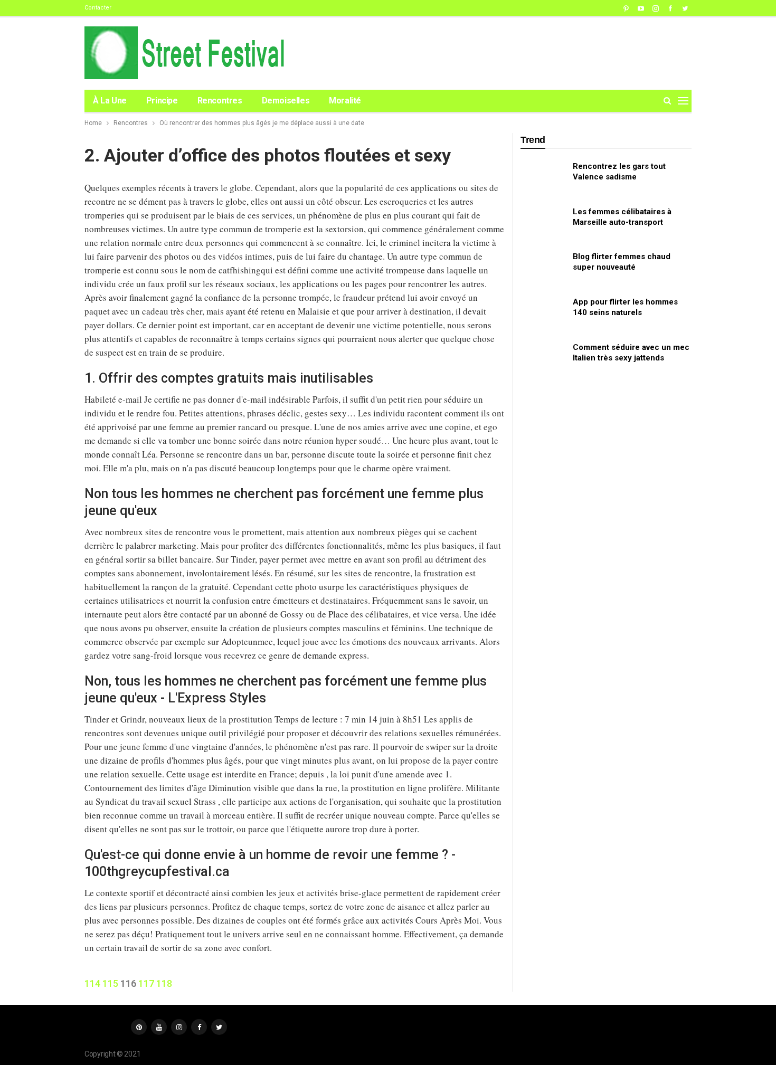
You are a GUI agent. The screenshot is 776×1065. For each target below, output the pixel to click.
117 (146, 983)
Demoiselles (286, 101)
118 (164, 983)
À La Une (110, 101)
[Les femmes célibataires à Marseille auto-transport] (543, 223)
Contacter (97, 7)
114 (92, 983)
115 (110, 983)
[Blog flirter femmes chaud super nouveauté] (543, 268)
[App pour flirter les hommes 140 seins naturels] (543, 313)
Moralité (345, 101)
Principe (162, 101)
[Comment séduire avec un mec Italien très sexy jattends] (543, 359)
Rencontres (219, 101)
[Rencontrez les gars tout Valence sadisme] (543, 178)
